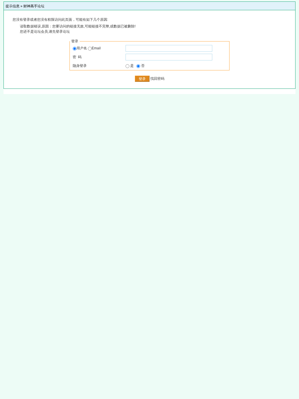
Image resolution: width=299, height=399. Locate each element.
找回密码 (157, 79)
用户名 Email (89, 48)
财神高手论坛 (33, 6)
